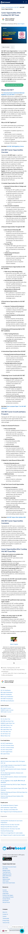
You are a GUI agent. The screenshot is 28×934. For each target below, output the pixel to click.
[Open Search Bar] (23, 2)
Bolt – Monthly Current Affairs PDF (9, 809)
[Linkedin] (14, 663)
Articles (4, 667)
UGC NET (16, 7)
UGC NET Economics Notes (7, 745)
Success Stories (6, 899)
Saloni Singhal (20, 23)
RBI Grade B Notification (7, 692)
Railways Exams (6, 870)
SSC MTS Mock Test (5, 733)
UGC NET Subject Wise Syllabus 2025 (16, 517)
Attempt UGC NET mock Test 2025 (14, 85)
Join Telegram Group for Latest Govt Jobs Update (13, 835)
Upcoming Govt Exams (8, 897)
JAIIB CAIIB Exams (7, 875)
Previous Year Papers (8, 895)
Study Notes (6, 893)
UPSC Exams (6, 881)
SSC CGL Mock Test (5, 719)
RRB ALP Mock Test (5, 736)
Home (2, 7)
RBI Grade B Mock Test (6, 729)
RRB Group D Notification (7, 696)
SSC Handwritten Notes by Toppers (9, 805)
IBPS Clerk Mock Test (6, 727)
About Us (5, 912)
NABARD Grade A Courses (7, 710)
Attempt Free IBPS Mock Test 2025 (9, 826)
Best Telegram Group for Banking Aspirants (11, 811)
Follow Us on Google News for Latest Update (12, 833)
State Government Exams (9, 883)
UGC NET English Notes (6, 751)
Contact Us (5, 914)
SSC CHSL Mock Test (6, 731)
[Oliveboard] (5, 2)
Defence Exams (6, 879)
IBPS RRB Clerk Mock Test (7, 721)
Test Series (5, 891)
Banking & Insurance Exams (9, 867)
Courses (5, 890)
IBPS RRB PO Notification (7, 698)
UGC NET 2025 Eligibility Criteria (15, 146)
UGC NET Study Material (7, 743)
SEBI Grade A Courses (6, 712)
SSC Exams (5, 868)
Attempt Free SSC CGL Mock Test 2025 (10, 824)
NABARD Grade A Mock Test (7, 723)
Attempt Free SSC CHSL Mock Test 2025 (10, 829)
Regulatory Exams (7, 874)
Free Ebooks (6, 900)
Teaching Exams (9, 7)
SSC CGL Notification (6, 690)
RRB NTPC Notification (6, 694)
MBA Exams (5, 877)
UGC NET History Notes (6, 749)
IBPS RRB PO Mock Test (6, 725)
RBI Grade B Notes (5, 753)
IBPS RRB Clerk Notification (7, 701)
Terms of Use (6, 922)
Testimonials (6, 918)
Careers (4, 916)
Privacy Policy (6, 920)
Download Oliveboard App (7, 831)
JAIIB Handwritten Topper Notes (9, 807)
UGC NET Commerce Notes (7, 747)
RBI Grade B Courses (6, 708)
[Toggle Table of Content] (11, 47)
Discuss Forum (6, 902)
